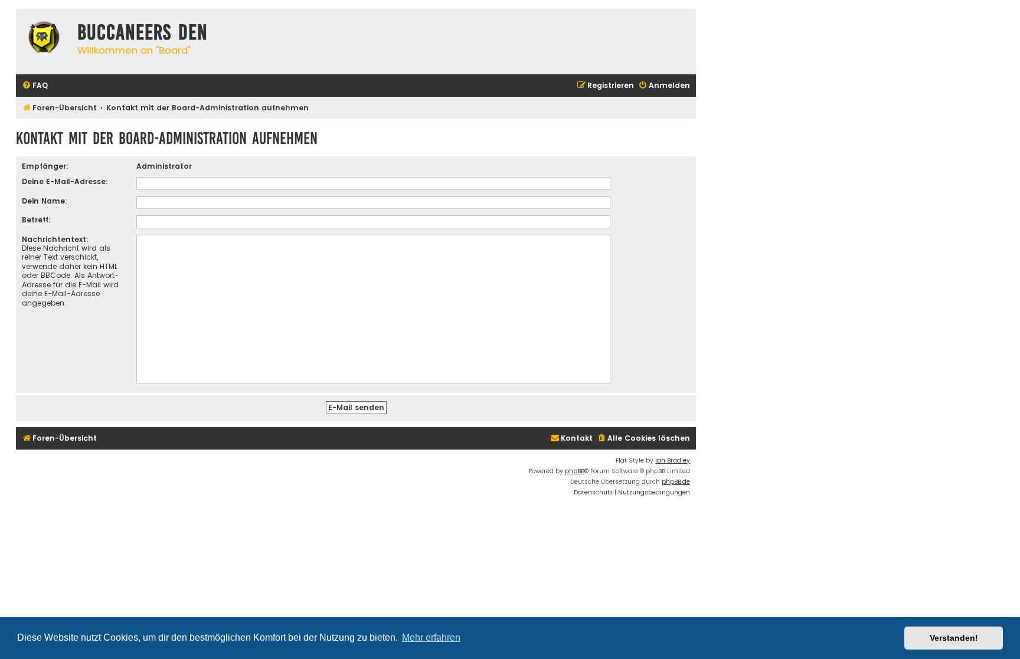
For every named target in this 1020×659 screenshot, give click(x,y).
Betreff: (36, 220)
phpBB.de (676, 481)
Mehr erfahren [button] (431, 637)
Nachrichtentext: (55, 239)
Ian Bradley (672, 460)
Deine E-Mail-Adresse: (65, 181)
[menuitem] (35, 86)
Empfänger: (45, 166)
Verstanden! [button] (954, 637)
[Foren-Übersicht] (43, 39)
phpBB (574, 471)
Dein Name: (44, 201)
